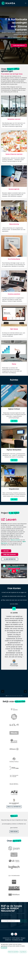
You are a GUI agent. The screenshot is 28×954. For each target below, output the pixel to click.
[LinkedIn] (12, 934)
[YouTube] (15, 934)
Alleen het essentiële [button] (13, 951)
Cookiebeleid (4, 947)
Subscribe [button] (23, 920)
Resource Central (15, 540)
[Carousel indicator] (9, 696)
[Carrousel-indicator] (6, 696)
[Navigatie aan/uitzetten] (25, 3)
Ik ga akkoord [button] (23, 951)
